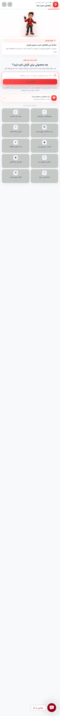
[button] (51, 707)
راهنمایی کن (30, 81)
